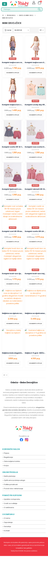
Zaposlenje (8, 522)
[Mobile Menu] (4, 4)
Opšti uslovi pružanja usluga (14, 480)
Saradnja (7, 526)
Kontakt (7, 531)
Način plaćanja (9, 476)
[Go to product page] (12, 300)
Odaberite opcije (12, 73)
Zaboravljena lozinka (12, 461)
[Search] (39, 9)
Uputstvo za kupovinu (12, 499)
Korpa (6, 465)
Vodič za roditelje (10, 503)
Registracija (8, 457)
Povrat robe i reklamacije (13, 488)
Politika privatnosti (11, 484)
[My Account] (34, 3)
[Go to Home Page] (3, 15)
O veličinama (9, 507)
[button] (7, 30)
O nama (7, 518)
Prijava (6, 453)
